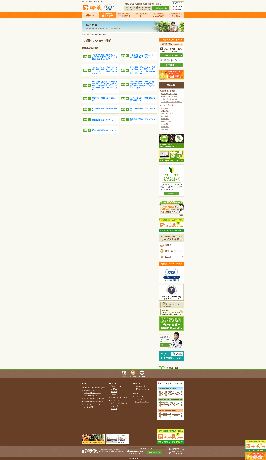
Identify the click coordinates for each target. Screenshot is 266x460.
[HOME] (90, 15)
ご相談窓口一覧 (140, 386)
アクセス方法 (115, 400)
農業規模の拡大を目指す (169, 96)
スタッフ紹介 (115, 406)
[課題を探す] (107, 15)
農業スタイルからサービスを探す (94, 388)
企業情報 (113, 383)
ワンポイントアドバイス (92, 404)
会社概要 (114, 392)
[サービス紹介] (124, 15)
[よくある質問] (158, 15)
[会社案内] (175, 15)
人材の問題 (165, 124)
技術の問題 (165, 119)
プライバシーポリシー (142, 402)
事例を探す (90, 34)
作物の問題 (165, 111)
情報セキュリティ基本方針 (119, 397)
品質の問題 (165, 129)
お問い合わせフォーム (142, 389)
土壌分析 (168, 245)
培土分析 (168, 257)
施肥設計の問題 (166, 121)
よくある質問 (88, 407)
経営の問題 (165, 108)
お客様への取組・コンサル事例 (94, 398)
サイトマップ (139, 399)
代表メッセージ (116, 386)
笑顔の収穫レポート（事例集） (94, 401)
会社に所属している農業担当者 (171, 102)
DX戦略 (113, 394)
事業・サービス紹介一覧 (119, 403)
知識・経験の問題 (167, 113)
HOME (84, 34)
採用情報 (114, 409)
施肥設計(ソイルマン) (173, 251)
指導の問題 (165, 127)
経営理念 (114, 389)
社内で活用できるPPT (91, 396)
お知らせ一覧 (139, 396)
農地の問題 (165, 116)
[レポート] (141, 15)
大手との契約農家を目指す (170, 99)
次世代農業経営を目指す (169, 94)
